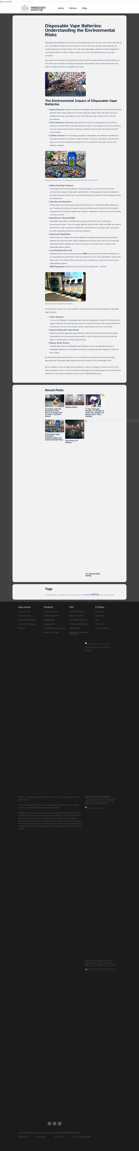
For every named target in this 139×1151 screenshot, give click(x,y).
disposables (62, 595)
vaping (95, 594)
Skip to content (6, 2)
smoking (86, 595)
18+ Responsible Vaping (50, 595)
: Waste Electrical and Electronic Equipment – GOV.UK (78, 266)
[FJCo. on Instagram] (54, 1123)
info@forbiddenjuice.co (93, 373)
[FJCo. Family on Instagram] (59, 1123)
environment (68, 595)
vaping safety (110, 595)
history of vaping (75, 595)
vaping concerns (103, 595)
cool (58, 595)
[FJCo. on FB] (49, 1123)
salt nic (81, 595)
